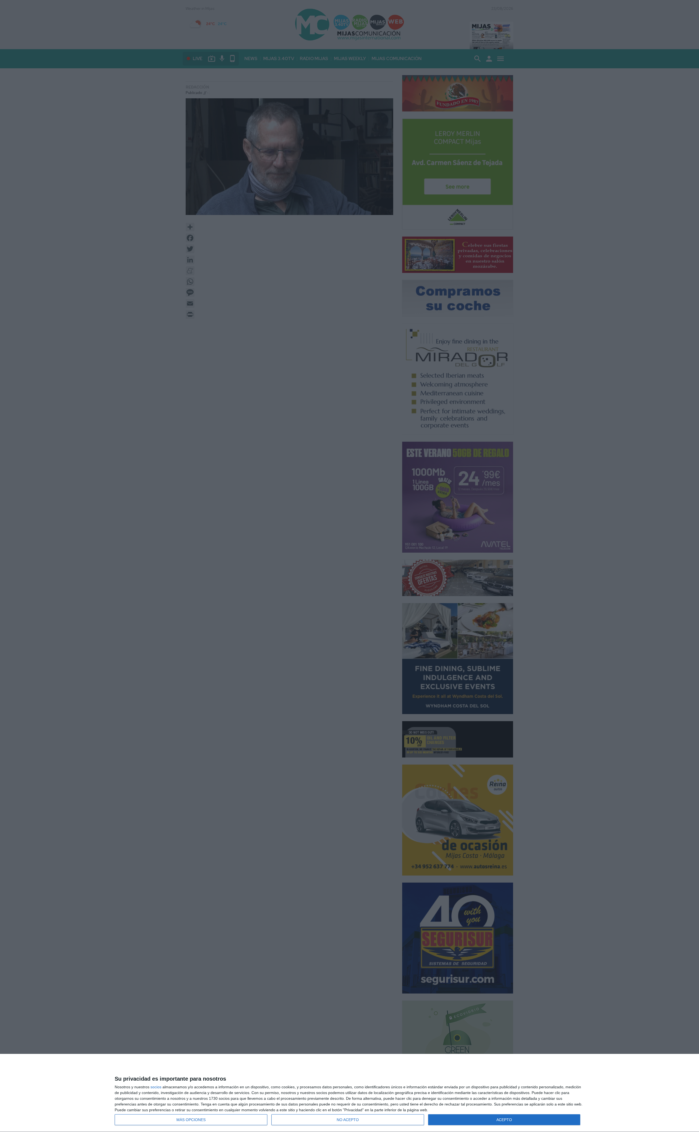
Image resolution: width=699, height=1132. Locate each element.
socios (155, 1087)
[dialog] (349, 1093)
